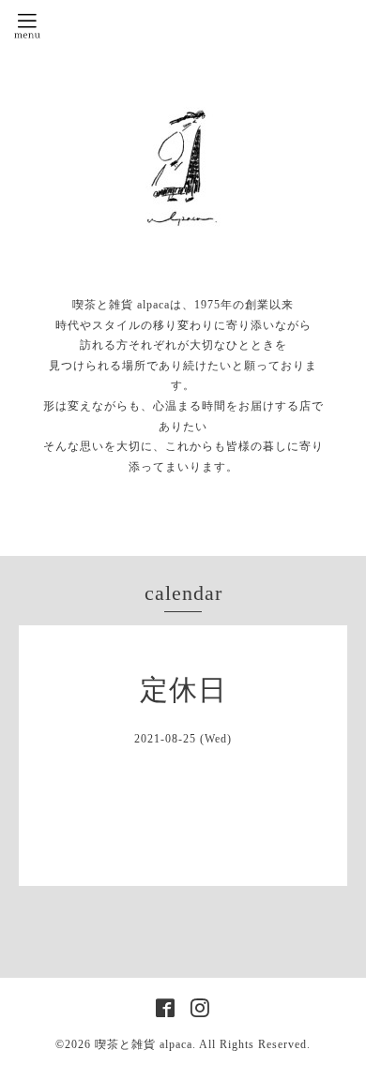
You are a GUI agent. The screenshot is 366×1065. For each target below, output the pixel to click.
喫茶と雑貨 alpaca (143, 1044)
